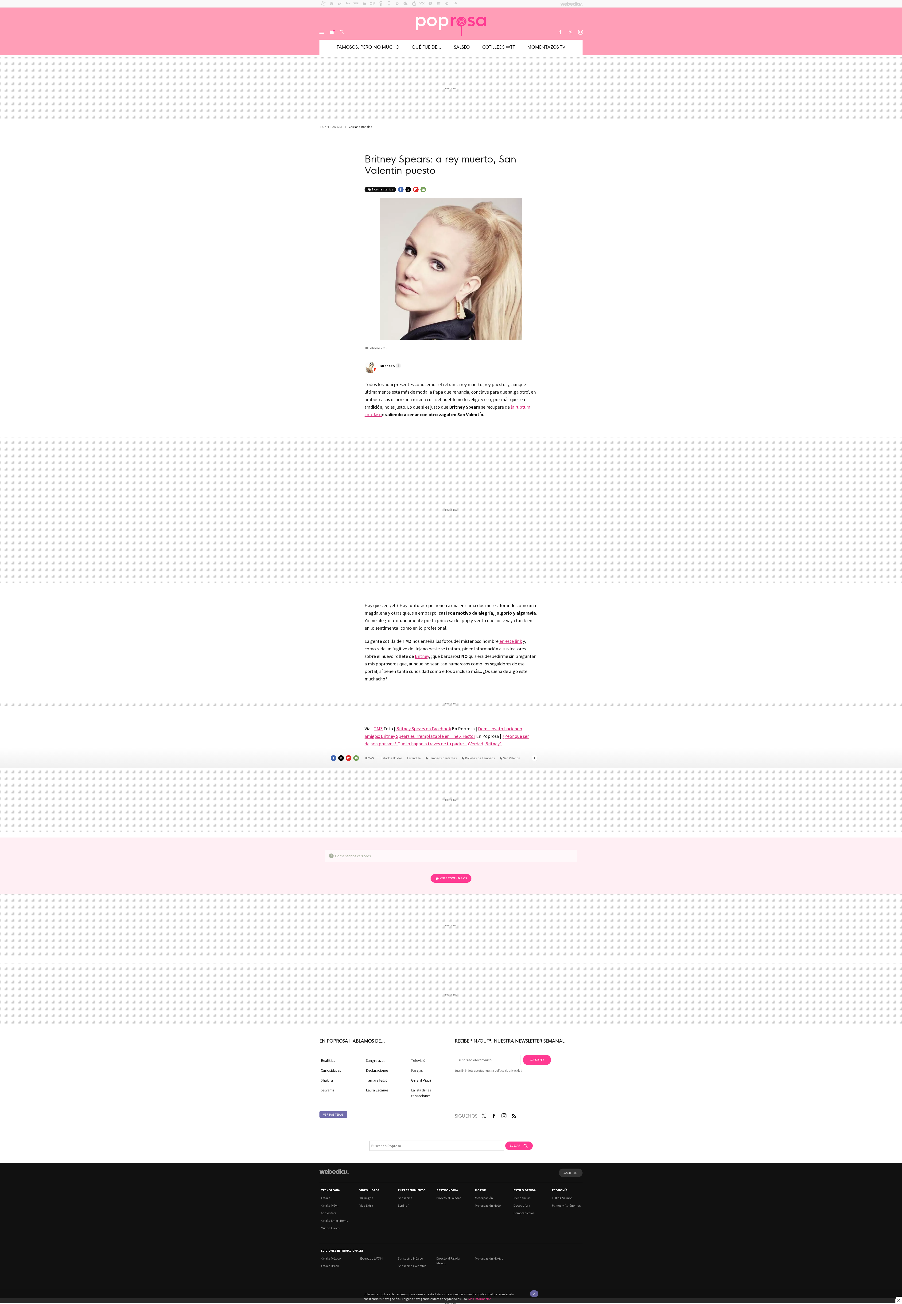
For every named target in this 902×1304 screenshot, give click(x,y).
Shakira (327, 1080)
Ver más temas (333, 1115)
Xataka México (331, 1258)
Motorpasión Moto (488, 1205)
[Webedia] (334, 1171)
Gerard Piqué (421, 1080)
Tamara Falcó (377, 1080)
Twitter (570, 32)
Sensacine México (410, 1258)
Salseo (462, 46)
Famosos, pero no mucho (368, 46)
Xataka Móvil (329, 1205)
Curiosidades (331, 1070)
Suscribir (537, 1060)
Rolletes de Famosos (480, 758)
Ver (453, 878)
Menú (321, 32)
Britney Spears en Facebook (423, 728)
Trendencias (522, 1198)
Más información (479, 1299)
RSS (514, 1115)
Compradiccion (524, 1213)
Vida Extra (366, 1205)
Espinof (403, 1205)
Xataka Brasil (330, 1266)
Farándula (414, 758)
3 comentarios (382, 189)
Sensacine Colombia (412, 1266)
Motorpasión (484, 1198)
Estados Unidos (392, 758)
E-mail (423, 189)
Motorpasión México (489, 1258)
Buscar (342, 32)
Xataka (325, 1198)
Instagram (580, 32)
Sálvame (327, 1090)
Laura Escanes (377, 1090)
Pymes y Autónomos (566, 1205)
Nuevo (331, 32)
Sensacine (405, 1198)
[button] (389, 366)
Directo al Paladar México (448, 1260)
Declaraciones (377, 1070)
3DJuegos (366, 1198)
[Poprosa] (451, 23)
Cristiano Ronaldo (360, 127)
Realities (328, 1060)
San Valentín (511, 758)
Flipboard (416, 189)
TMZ (378, 728)
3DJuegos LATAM (371, 1258)
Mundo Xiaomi (330, 1228)
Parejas (417, 1070)
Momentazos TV (546, 46)
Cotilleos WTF (498, 46)
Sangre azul (375, 1060)
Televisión (419, 1060)
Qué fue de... (426, 46)
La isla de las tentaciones (421, 1093)
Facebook (560, 32)
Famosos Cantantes (443, 758)
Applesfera (329, 1213)
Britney (422, 656)
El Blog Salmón (562, 1198)
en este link (510, 641)
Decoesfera (521, 1205)
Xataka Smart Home (334, 1220)
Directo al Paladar (448, 1198)
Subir (567, 1173)
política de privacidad (508, 1071)
